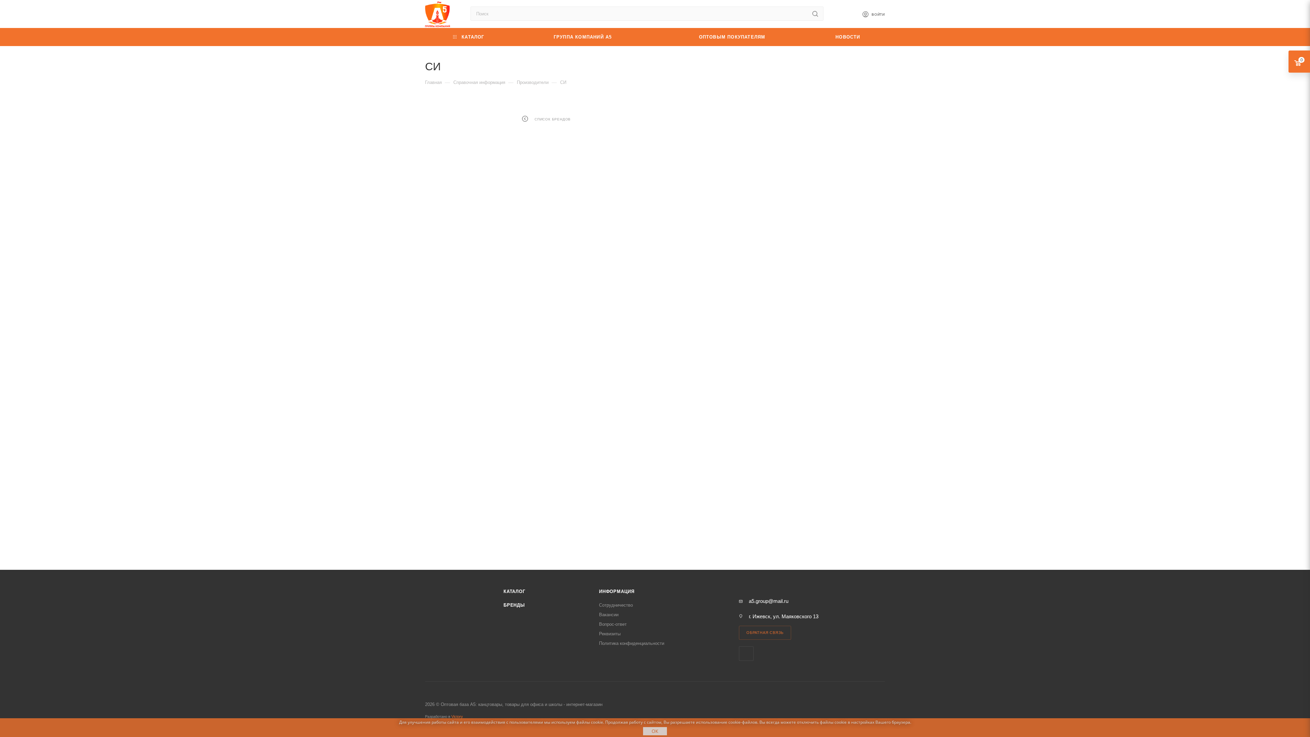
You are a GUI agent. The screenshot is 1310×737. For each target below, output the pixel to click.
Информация (617, 591)
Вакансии (608, 614)
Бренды (514, 605)
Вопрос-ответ (613, 624)
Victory (457, 716)
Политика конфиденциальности (631, 643)
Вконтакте (746, 653)
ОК (655, 731)
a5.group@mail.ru (768, 601)
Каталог (514, 591)
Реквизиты (610, 633)
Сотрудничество (616, 605)
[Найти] (815, 13)
